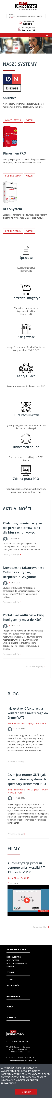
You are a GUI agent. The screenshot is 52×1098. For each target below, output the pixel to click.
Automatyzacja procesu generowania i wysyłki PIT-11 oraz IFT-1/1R (27, 867)
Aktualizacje (13, 996)
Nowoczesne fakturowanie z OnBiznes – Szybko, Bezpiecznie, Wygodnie (23, 572)
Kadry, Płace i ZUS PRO (18, 878)
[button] (47, 35)
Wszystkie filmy (40, 927)
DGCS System (12, 960)
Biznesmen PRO (13, 957)
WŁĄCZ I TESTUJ (13, 120)
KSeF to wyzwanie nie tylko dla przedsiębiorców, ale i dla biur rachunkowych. (22, 527)
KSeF (14, 792)
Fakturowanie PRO (16, 723)
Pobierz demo (13, 175)
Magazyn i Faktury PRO (36, 723)
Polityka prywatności (17, 1041)
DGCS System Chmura (16, 963)
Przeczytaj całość (11, 554)
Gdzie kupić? (12, 985)
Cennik (10, 972)
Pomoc (10, 1007)
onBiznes (10, 966)
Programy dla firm (16, 949)
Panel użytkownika (29, 29)
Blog (13, 694)
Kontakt (11, 1017)
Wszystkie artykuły (34, 666)
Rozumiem (26, 1091)
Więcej (29, 120)
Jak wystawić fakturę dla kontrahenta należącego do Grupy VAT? (28, 713)
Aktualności (17, 508)
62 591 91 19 (27, 24)
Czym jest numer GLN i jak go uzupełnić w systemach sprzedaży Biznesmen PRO (27, 779)
